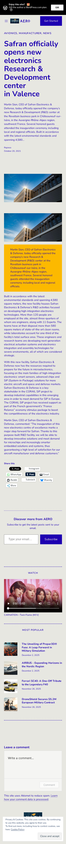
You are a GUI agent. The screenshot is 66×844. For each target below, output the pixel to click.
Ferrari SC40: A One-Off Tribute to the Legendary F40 (41, 682)
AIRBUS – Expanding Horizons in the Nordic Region (42, 664)
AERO (25, 21)
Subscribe (51, 539)
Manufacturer (30, 33)
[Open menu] (6, 21)
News (47, 33)
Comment (49, 784)
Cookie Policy (17, 829)
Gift (57, 7)
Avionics (10, 33)
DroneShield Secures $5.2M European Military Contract (39, 701)
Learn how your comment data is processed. (31, 797)
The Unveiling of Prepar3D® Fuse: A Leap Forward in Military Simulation (39, 647)
